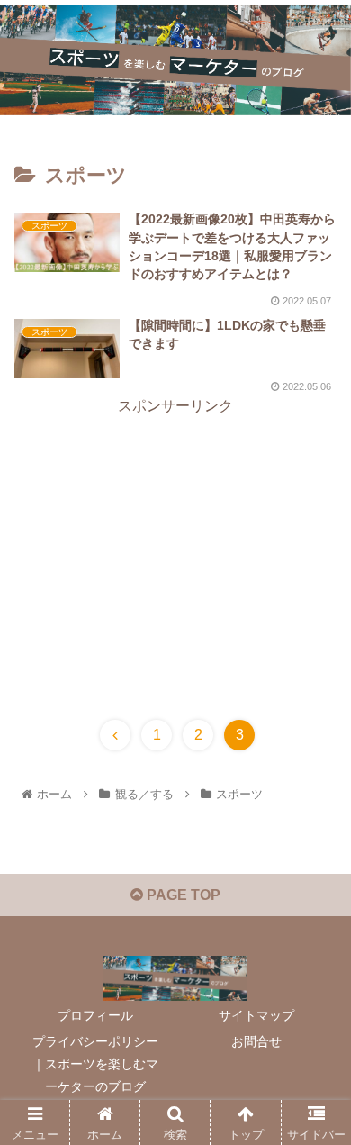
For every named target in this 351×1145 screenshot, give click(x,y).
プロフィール (95, 1015)
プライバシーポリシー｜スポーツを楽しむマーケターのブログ (95, 1064)
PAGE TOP (181, 895)
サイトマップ (256, 1015)
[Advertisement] (175, 546)
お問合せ (256, 1041)
